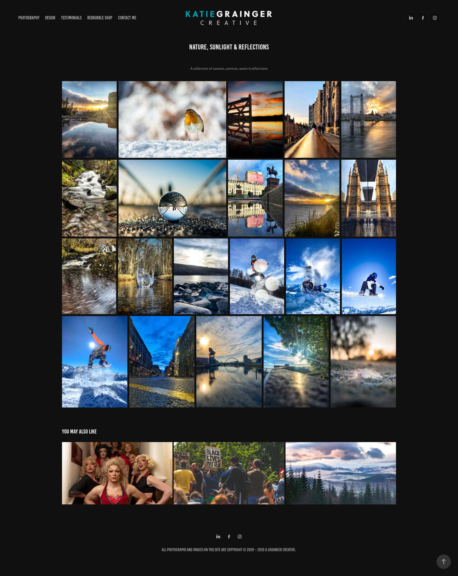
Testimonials (71, 17)
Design (50, 17)
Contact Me (127, 17)
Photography (28, 17)
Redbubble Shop (99, 17)
